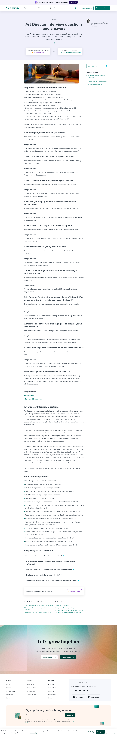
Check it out (73, 2)
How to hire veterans (62, 605)
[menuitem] (26, 8)
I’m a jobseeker (51, 8)
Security (8, 698)
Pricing (8, 684)
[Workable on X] (84, 691)
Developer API (31, 691)
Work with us (52, 688)
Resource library (31, 688)
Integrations (9, 694)
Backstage (51, 691)
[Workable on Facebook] (76, 691)
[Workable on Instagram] (88, 691)
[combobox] (75, 8)
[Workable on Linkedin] (72, 691)
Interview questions (45, 17)
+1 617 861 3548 (82, 683)
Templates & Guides (37, 8)
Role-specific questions (33, 399)
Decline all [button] (110, 732)
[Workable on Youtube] (80, 691)
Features (8, 688)
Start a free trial (101, 8)
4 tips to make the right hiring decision (67, 608)
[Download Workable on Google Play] (94, 697)
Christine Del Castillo (97, 19)
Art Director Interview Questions (97, 81)
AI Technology (10, 691)
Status (50, 698)
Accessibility (52, 694)
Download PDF (92, 66)
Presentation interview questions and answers (39, 605)
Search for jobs (31, 694)
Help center (30, 684)
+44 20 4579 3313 (91, 686)
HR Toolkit (27, 17)
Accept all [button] (100, 732)
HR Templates (35, 17)
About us (51, 684)
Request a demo (87, 8)
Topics (26, 8)
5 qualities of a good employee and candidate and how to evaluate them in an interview (70, 611)
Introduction (29, 395)
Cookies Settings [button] (90, 732)
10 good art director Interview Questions (96, 77)
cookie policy (33, 733)
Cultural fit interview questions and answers (38, 612)
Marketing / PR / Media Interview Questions (64, 17)
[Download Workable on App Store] (78, 697)
